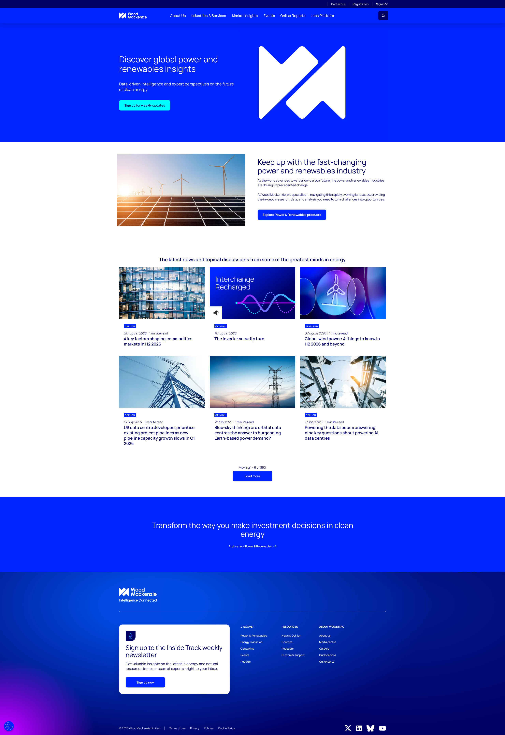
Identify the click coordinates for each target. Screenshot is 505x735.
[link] (252, 595)
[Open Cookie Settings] (9, 726)
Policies (208, 728)
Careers (324, 648)
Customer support (293, 655)
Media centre (327, 642)
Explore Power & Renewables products (292, 215)
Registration (360, 4)
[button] (383, 15)
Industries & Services (208, 15)
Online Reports (292, 15)
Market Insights (245, 15)
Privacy (194, 728)
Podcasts (287, 648)
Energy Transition (251, 642)
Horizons (286, 642)
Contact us (338, 4)
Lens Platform (322, 15)
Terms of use (177, 728)
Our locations (327, 655)
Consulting (247, 648)
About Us (178, 15)
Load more (252, 476)
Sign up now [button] (145, 682)
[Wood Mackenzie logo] (133, 15)
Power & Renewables (253, 635)
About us (324, 635)
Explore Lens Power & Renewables (250, 546)
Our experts (326, 661)
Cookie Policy (226, 728)
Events (269, 15)
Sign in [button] (382, 4)
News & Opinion (291, 635)
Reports (245, 661)
